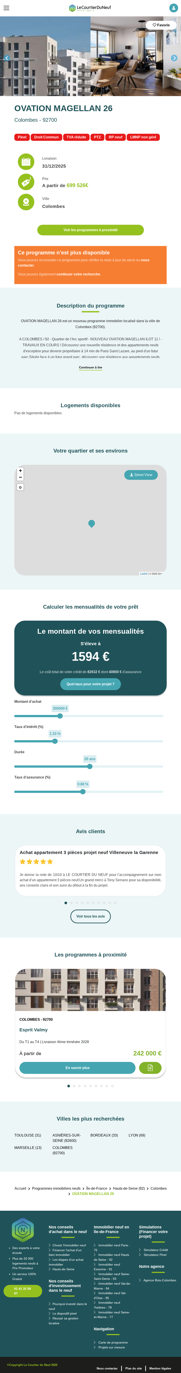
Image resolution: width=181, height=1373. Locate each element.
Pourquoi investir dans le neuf (68, 1306)
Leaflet (143, 573)
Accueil (20, 1188)
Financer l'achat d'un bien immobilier (65, 1252)
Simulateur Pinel (154, 1255)
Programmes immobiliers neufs (56, 1188)
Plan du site (133, 1368)
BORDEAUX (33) (104, 1135)
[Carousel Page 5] (88, 903)
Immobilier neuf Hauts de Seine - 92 (111, 1257)
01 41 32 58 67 (22, 1291)
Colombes (159, 1188)
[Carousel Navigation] (90, 58)
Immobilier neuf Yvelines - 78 (107, 1305)
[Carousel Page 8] (104, 903)
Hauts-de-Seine (63, 1269)
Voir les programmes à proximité (91, 230)
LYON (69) (137, 1135)
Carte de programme (113, 1342)
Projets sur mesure (111, 1347)
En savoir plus (78, 1068)
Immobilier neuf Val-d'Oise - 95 (110, 1295)
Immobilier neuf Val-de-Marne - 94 (112, 1286)
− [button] (20, 477)
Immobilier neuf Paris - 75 (112, 1247)
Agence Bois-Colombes (159, 1280)
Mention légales (160, 1368)
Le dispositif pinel (65, 1313)
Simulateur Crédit (155, 1250)
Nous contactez (107, 1368)
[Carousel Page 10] (115, 903)
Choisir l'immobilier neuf (69, 1245)
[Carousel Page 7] (98, 903)
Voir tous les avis (90, 916)
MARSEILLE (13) (27, 1148)
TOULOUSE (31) (27, 1135)
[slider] (60, 716)
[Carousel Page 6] (93, 903)
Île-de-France (96, 1188)
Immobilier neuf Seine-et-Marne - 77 (112, 1315)
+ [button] (20, 470)
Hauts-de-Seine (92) (129, 1188)
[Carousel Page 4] (82, 903)
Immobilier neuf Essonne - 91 (107, 1267)
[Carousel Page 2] (71, 903)
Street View (142, 475)
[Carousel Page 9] (109, 903)
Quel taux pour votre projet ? (91, 684)
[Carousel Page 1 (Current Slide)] (65, 903)
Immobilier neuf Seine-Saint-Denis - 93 (112, 1276)
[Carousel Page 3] (76, 903)
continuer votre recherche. (79, 274)
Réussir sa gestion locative (63, 1321)
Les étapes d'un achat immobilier (66, 1262)
